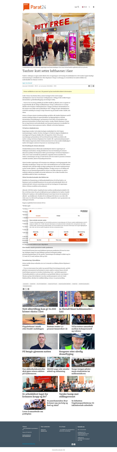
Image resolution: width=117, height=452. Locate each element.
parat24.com (44, 431)
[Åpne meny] (94, 7)
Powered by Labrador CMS (58, 450)
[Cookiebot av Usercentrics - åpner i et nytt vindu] (81, 211)
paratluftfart (52, 284)
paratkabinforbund (65, 284)
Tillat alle (78, 240)
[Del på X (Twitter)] (91, 86)
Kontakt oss (81, 426)
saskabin (25, 284)
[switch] (51, 235)
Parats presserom (26, 435)
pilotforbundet (42, 284)
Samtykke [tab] (38, 215)
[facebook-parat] (74, 444)
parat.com (43, 429)
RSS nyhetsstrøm (26, 436)
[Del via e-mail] (93, 86)
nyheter (74, 284)
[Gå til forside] (39, 7)
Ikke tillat (39, 240)
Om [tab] (79, 215)
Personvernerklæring (28, 443)
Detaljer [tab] (58, 215)
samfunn (32, 284)
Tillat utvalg (58, 240)
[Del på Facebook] (89, 86)
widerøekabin (27, 286)
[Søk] (76, 7)
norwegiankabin (84, 284)
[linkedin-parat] (72, 444)
